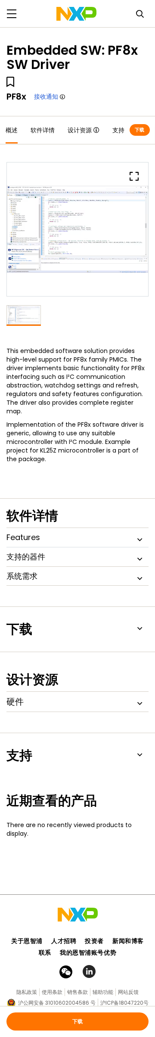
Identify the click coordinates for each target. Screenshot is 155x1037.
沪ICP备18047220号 (124, 1002)
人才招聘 (63, 941)
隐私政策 (26, 992)
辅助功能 (103, 992)
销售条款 (77, 992)
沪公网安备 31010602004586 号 (57, 1002)
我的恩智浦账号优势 (88, 952)
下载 (140, 129)
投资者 (94, 941)
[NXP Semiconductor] (76, 13)
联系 (45, 952)
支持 (118, 130)
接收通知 (46, 96)
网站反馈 (128, 992)
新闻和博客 (128, 941)
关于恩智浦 (27, 941)
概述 (12, 130)
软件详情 (43, 130)
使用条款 (52, 992)
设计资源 (80, 130)
